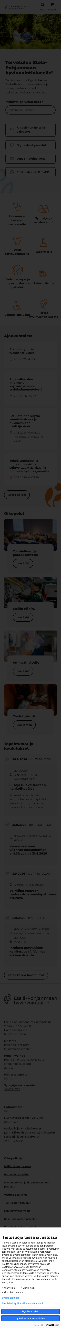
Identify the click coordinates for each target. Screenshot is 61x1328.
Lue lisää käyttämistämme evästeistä (22, 1303)
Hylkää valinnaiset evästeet (30, 1318)
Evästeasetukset (11, 1297)
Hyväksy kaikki (30, 1311)
